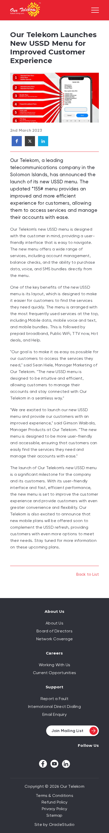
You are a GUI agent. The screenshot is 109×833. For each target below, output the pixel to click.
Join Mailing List (67, 730)
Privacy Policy (54, 808)
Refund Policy (54, 802)
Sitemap (54, 815)
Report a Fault (54, 698)
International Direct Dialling (54, 706)
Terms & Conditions (54, 795)
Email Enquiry (54, 714)
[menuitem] (54, 623)
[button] (17, 141)
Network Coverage (54, 638)
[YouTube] (54, 764)
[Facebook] (43, 764)
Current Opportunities (54, 672)
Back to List (87, 574)
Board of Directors (54, 631)
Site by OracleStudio (54, 824)
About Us (54, 623)
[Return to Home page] (25, 10)
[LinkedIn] (66, 764)
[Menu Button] (95, 10)
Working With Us (54, 664)
